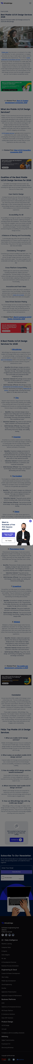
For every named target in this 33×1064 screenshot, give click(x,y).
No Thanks (8, 540)
